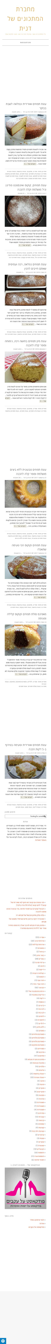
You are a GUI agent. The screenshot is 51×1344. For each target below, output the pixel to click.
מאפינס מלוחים (38, 1034)
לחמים (41, 1016)
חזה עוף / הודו (38, 984)
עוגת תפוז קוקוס (25, 607)
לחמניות (40, 1020)
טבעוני (41, 987)
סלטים (41, 1066)
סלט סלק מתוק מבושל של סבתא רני (30, 915)
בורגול (41, 951)
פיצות (42, 1084)
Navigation (25, 42)
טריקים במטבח (38, 995)
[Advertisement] (25, 74)
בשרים (41, 959)
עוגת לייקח (36, 807)
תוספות (41, 1152)
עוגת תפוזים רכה (22, 178)
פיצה (42, 1081)
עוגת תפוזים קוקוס (35, 178)
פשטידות (40, 1102)
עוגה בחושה (36, 255)
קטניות (41, 1117)
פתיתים (41, 1113)
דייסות (41, 969)
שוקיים (41, 1142)
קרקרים (41, 1135)
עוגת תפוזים (24, 174)
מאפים (41, 1031)
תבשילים (40, 1149)
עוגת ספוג (28, 807)
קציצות (41, 1127)
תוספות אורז (39, 1156)
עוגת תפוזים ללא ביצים (23, 538)
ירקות (42, 998)
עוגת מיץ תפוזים (34, 174)
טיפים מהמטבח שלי (36, 991)
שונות (42, 1138)
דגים (42, 966)
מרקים (41, 1052)
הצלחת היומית (38, 973)
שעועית (41, 1145)
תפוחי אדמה (39, 1160)
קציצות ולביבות (38, 1131)
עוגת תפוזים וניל (40, 257)
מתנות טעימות (38, 1063)
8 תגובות (21, 193)
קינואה (41, 1120)
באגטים (41, 948)
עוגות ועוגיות (11, 171)
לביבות (41, 1009)
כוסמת (41, 1002)
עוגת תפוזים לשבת (25, 176)
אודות (42, 1223)
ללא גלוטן (40, 1027)
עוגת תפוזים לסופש (39, 176)
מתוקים (29, 171)
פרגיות (41, 1099)
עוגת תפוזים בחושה (12, 174)
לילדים (30, 682)
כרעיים (41, 1005)
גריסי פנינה (39, 962)
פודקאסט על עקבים (36, 1227)
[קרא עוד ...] (30, 164)
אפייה (35, 171)
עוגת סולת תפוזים (34, 686)
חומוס (41, 977)
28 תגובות (17, 478)
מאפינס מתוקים (21, 682)
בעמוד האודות (40, 840)
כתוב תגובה (16, 112)
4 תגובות (17, 553)
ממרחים (41, 1048)
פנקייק (41, 1088)
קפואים (41, 1124)
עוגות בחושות (21, 171)
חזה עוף (41, 980)
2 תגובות (19, 272)
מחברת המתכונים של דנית (26, 18)
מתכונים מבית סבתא (36, 1059)
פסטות (41, 1095)
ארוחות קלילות (38, 944)
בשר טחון (40, 955)
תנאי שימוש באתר (37, 1220)
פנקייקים (40, 1092)
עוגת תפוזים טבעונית (39, 538)
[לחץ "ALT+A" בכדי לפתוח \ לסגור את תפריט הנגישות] (3, 1341)
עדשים (41, 1070)
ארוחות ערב (39, 941)
